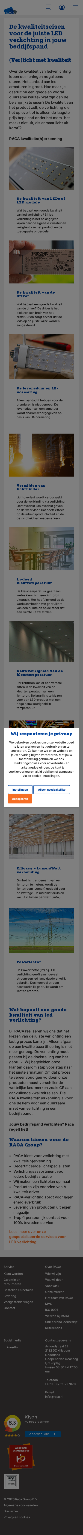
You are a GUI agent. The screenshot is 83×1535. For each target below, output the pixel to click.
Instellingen (20, 789)
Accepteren (20, 798)
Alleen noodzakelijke (51, 789)
